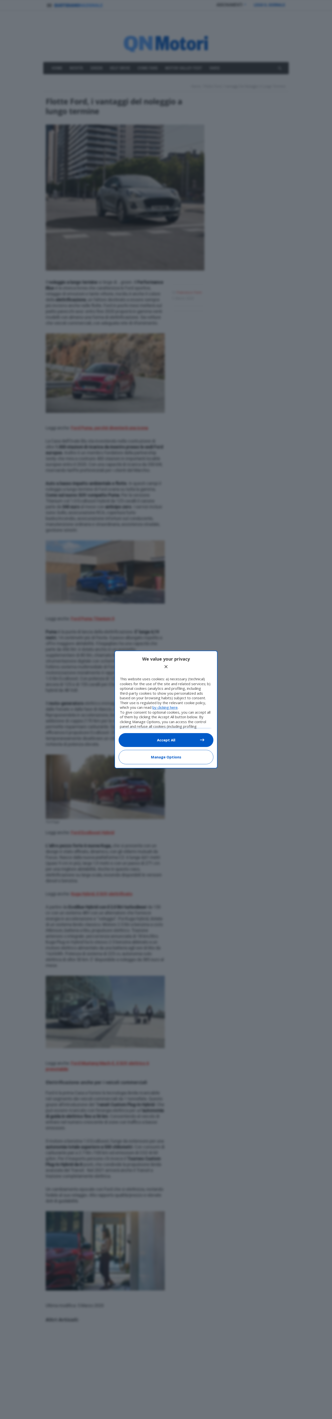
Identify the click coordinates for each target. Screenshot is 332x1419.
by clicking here (165, 707)
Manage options (166, 757)
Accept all (166, 739)
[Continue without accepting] (166, 667)
